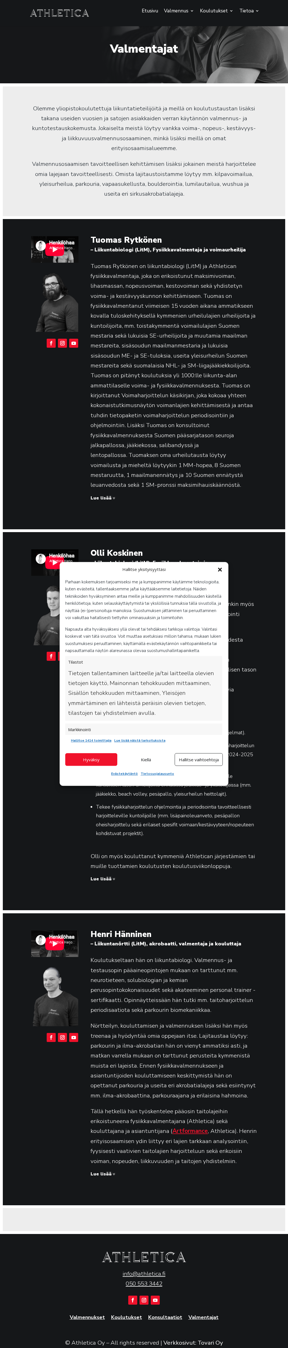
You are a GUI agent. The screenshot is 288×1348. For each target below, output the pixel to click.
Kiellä (146, 759)
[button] (220, 569)
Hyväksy (91, 759)
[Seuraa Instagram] (62, 343)
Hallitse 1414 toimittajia (91, 740)
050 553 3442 (144, 1283)
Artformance (190, 1131)
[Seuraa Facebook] (51, 343)
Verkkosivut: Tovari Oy (193, 1343)
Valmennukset (87, 1318)
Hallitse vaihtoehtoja (199, 759)
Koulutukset (214, 11)
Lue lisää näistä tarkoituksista (139, 740)
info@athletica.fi (144, 1274)
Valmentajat (203, 1318)
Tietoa (246, 11)
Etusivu (150, 11)
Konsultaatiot (165, 1318)
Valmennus (176, 11)
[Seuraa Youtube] (73, 343)
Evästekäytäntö (124, 773)
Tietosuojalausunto (157, 773)
